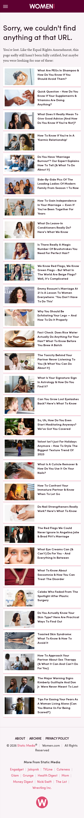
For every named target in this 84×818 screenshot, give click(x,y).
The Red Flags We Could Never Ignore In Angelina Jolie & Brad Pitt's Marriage (58, 532)
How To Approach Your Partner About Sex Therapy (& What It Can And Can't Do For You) (58, 662)
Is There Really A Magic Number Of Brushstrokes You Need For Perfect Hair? (57, 249)
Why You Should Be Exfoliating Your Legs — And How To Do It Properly (57, 316)
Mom (65, 775)
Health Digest (47, 775)
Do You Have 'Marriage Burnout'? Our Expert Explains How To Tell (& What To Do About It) (58, 163)
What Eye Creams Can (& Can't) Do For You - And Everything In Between (55, 554)
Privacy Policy (57, 738)
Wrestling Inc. (42, 788)
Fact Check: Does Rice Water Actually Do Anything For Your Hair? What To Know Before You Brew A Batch (58, 339)
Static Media (26, 745)
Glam (15, 775)
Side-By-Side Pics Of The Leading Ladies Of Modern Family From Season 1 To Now (58, 184)
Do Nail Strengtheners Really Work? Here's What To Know (58, 509)
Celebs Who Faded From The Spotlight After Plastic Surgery (58, 596)
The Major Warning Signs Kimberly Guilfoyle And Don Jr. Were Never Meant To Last (58, 682)
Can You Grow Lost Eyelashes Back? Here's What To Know (58, 401)
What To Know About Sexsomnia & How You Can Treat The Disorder (56, 575)
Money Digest (23, 782)
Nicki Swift (44, 782)
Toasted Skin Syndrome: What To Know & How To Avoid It (55, 638)
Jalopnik (33, 769)
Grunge (28, 775)
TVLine (48, 769)
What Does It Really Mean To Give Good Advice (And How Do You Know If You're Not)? (58, 118)
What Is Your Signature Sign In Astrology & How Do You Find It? (57, 382)
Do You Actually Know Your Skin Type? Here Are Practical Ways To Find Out (58, 617)
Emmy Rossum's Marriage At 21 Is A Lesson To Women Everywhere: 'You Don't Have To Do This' (58, 295)
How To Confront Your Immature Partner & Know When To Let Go (56, 490)
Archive (35, 738)
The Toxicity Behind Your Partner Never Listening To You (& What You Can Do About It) (56, 361)
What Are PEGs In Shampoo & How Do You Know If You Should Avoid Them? (58, 75)
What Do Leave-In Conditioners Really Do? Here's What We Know (54, 228)
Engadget (17, 769)
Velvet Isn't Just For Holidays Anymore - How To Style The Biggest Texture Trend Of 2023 (58, 448)
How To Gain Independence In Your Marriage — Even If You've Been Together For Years (57, 207)
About (20, 738)
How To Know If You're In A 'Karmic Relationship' (56, 138)
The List (61, 782)
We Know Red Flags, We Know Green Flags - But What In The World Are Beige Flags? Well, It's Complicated (58, 272)
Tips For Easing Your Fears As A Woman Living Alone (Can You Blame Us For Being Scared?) (58, 706)
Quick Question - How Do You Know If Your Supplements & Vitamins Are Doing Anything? (58, 98)
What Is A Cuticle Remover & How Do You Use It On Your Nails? (58, 468)
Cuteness (63, 769)
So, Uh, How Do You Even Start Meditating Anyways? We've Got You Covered (57, 424)
